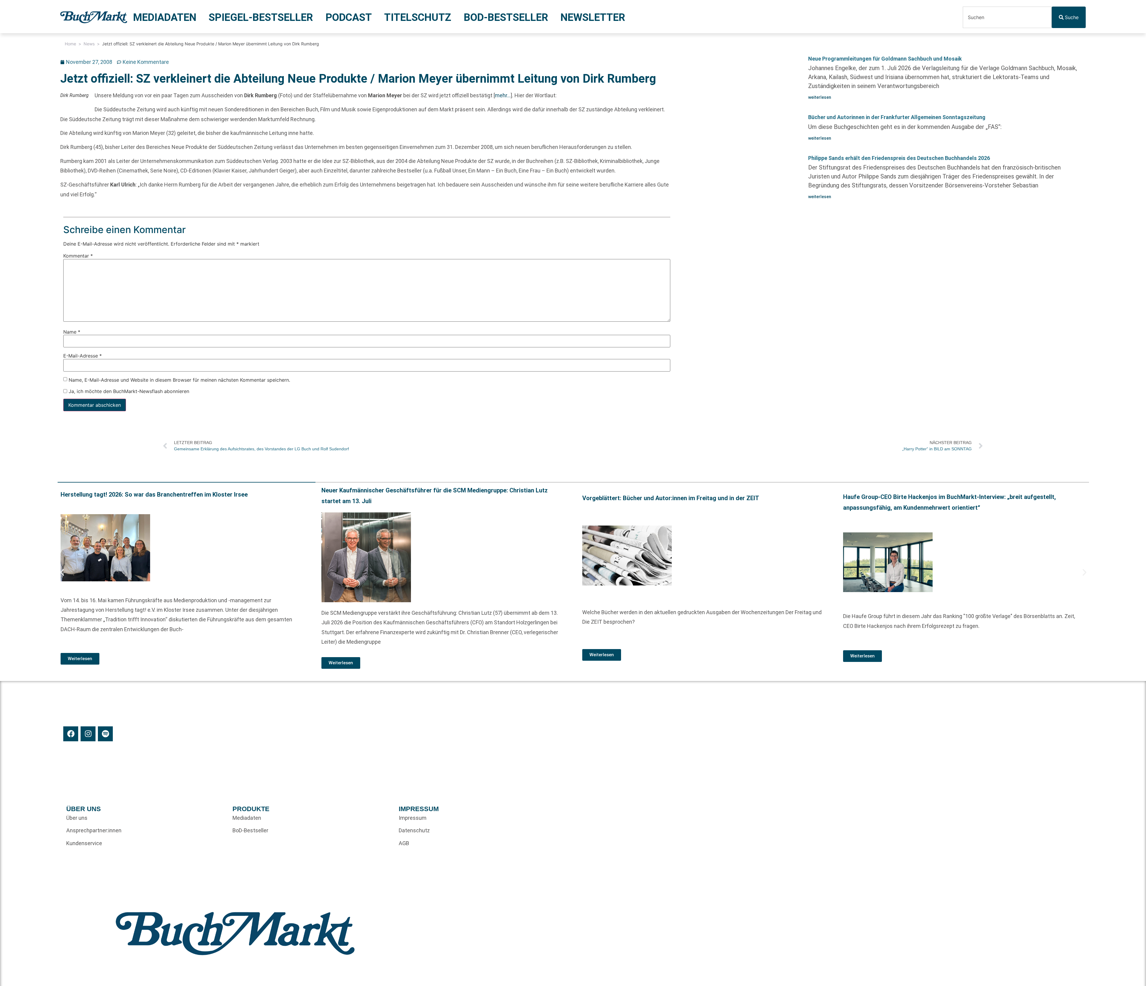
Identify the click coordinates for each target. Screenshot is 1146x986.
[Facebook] (70, 733)
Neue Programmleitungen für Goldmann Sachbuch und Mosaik (885, 59)
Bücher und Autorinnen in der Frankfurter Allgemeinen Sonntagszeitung (896, 117)
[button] (62, 572)
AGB (404, 843)
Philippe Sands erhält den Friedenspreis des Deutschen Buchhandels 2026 (899, 158)
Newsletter (592, 17)
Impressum (412, 818)
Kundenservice (84, 843)
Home (70, 43)
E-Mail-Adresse (82, 356)
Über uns (76, 818)
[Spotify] (105, 733)
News (89, 43)
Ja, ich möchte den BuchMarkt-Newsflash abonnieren (128, 391)
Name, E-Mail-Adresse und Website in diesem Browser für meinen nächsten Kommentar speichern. (179, 380)
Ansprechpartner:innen (93, 830)
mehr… (503, 95)
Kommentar (78, 256)
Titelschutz (417, 17)
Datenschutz (414, 830)
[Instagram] (88, 733)
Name (71, 331)
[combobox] (1007, 17)
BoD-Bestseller (506, 17)
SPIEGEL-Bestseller (261, 17)
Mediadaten (164, 17)
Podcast (349, 17)
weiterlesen (819, 97)
